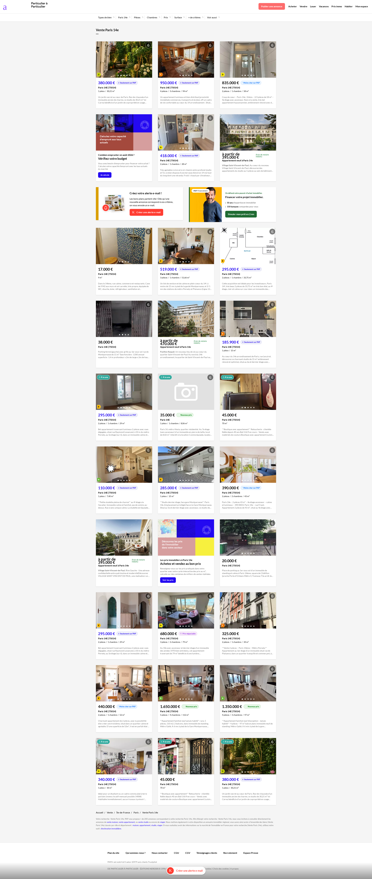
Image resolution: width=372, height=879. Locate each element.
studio (153, 825)
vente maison (112, 822)
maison (136, 825)
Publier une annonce (271, 6)
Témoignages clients (206, 852)
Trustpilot (152, 862)
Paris (136, 812)
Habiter (349, 6)
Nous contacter (160, 852)
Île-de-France (123, 812)
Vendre (303, 6)
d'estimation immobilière (111, 828)
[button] (118, 74)
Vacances (324, 6)
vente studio (143, 822)
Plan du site (113, 852)
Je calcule (104, 175)
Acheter (292, 6)
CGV (187, 852)
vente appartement (127, 822)
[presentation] (99, 60)
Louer (313, 6)
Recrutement (230, 852)
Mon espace (361, 6)
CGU (176, 852)
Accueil (99, 812)
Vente (110, 812)
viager (162, 822)
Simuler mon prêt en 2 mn (241, 214)
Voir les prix (168, 580)
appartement (145, 825)
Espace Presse (250, 852)
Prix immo (336, 6)
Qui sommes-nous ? (135, 852)
